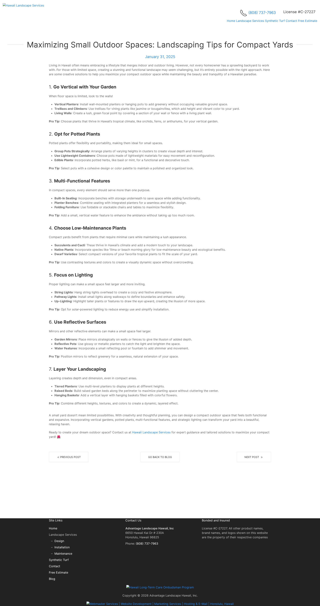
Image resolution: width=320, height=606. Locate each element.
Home (231, 21)
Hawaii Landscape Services (151, 432)
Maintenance (63, 553)
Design (59, 541)
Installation (62, 547)
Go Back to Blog (160, 457)
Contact (291, 21)
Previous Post (70, 457)
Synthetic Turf (275, 21)
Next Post (252, 457)
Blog (52, 579)
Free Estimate (307, 21)
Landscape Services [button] (250, 21)
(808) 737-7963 (262, 12)
